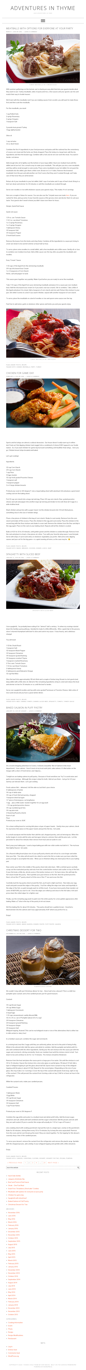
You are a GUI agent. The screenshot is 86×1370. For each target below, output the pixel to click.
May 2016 (11, 1219)
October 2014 (13, 1276)
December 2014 (14, 1270)
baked (19, 548)
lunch (44, 548)
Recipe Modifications (15, 1335)
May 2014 (11, 1292)
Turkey (38, 367)
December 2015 (14, 1232)
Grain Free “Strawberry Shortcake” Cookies (23, 1189)
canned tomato (27, 701)
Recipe (24, 365)
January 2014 (13, 1305)
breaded (25, 548)
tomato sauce (69, 701)
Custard (35, 1158)
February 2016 (13, 1225)
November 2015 (14, 1235)
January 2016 (13, 1228)
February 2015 (13, 1264)
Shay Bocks (45, 1365)
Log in (10, 1347)
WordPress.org (13, 1356)
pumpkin (69, 1158)
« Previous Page (14, 1163)
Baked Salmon (27, 924)
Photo (18, 365)
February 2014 (13, 1302)
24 (44, 1163)
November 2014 (14, 1273)
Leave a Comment (30, 32)
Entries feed (12, 1350)
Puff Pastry (49, 924)
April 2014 (11, 1295)
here (67, 195)
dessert (42, 1158)
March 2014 (12, 1299)
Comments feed (14, 1353)
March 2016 (12, 1222)
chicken (32, 548)
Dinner (19, 367)
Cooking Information (15, 1323)
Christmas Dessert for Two (23, 930)
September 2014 (14, 1279)
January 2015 (13, 1267)
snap (49, 548)
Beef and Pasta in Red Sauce (18, 1182)
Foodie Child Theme (31, 1365)
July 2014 (11, 1286)
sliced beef (43, 701)
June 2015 (12, 1251)
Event (10, 1326)
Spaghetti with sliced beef (23, 554)
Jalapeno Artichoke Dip (16, 1179)
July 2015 (11, 1248)
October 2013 (13, 1314)
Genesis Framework (68, 1365)
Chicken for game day (20, 373)
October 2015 (13, 1238)
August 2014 (12, 1283)
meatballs (26, 367)
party (33, 367)
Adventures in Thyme (43, 8)
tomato (60, 701)
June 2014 (12, 1289)
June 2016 (12, 1216)
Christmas (27, 1158)
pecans (62, 1158)
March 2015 (12, 1260)
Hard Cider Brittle (14, 1176)
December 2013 (14, 1308)
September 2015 (14, 1241)
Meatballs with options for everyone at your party (39, 28)
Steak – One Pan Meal (16, 1185)
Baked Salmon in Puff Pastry (24, 707)
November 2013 (14, 1311)
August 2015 (12, 1244)
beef (18, 701)
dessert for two (52, 1158)
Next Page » (53, 1163)
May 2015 (11, 1254)
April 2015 (11, 1257)
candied (20, 1158)
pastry (41, 924)
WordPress (47, 1367)
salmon (58, 924)
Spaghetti (52, 701)
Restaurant (12, 1338)
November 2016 (14, 1213)
